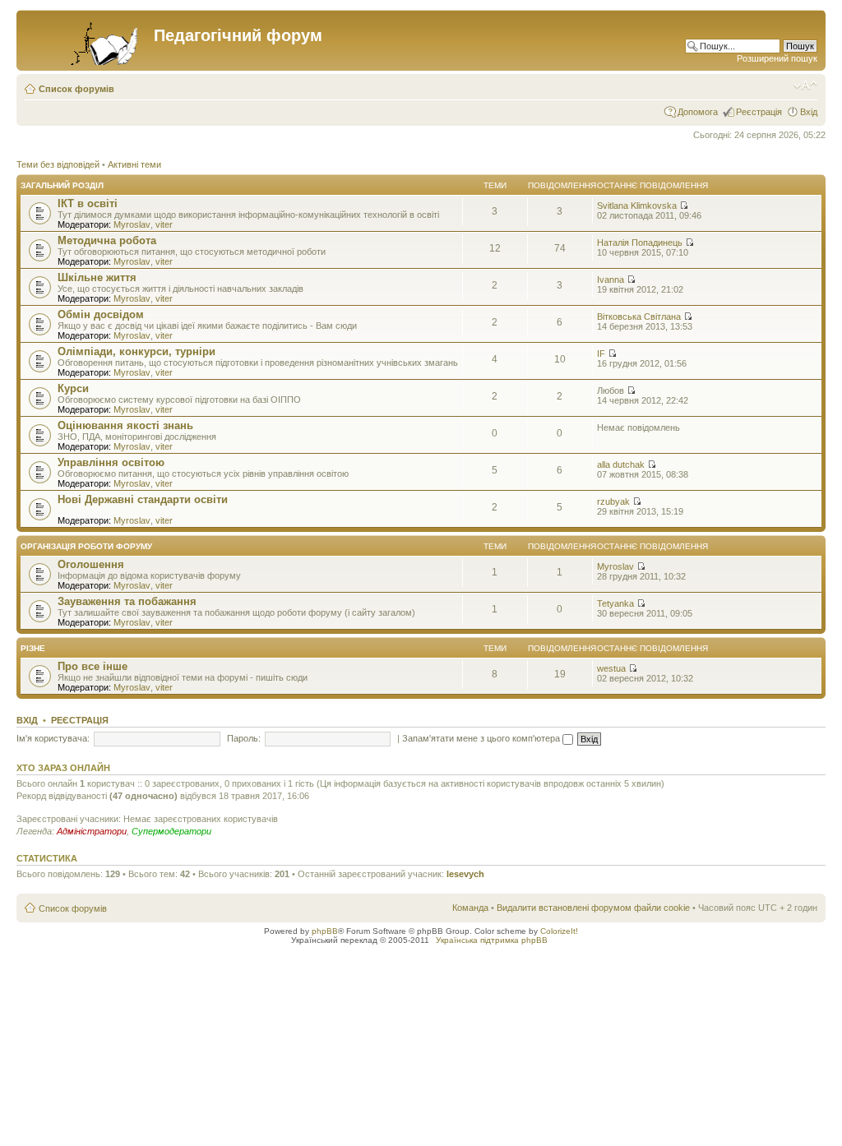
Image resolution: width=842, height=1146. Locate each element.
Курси (73, 388)
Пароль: (244, 738)
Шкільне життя (97, 277)
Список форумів (76, 89)
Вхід (808, 112)
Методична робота (107, 240)
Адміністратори (92, 831)
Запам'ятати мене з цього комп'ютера (482, 738)
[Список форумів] (87, 40)
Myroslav (131, 224)
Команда (470, 908)
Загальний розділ (62, 185)
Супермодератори (171, 831)
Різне (33, 648)
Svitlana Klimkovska (637, 205)
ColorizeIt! (559, 931)
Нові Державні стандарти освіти (143, 499)
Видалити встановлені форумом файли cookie (593, 908)
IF (601, 353)
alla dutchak (621, 464)
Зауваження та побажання (127, 601)
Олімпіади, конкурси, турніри (136, 351)
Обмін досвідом (101, 314)
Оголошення (91, 564)
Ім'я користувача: (53, 738)
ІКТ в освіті (88, 203)
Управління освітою (111, 462)
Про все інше (92, 666)
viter (164, 224)
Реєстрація (759, 112)
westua (611, 668)
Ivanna (610, 279)
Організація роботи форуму (86, 546)
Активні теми (134, 164)
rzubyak (613, 501)
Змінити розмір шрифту (805, 85)
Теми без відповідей (57, 164)
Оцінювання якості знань (125, 425)
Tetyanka (615, 603)
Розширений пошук (777, 58)
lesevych (465, 874)
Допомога (698, 112)
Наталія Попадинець (639, 242)
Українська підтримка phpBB (492, 940)
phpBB (325, 931)
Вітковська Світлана (639, 316)
